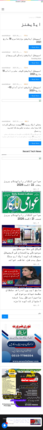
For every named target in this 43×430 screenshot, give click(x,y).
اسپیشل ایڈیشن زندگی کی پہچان (23, 55)
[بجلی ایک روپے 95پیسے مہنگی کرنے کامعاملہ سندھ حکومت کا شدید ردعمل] (21, 109)
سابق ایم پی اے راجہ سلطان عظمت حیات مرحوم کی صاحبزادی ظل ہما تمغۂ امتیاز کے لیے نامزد (23, 295)
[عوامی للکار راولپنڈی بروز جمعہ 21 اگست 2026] (21, 202)
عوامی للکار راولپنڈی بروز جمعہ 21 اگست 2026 (22, 216)
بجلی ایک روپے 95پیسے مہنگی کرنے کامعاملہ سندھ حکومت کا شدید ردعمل (21, 127)
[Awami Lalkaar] (21, 3)
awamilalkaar (6, 35)
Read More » (34, 47)
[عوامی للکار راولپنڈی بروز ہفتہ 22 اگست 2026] (21, 168)
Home (38, 17)
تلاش (39, 313)
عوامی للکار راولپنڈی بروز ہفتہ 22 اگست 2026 (22, 183)
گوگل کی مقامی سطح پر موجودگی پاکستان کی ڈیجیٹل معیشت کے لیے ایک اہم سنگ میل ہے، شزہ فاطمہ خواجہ (22, 254)
